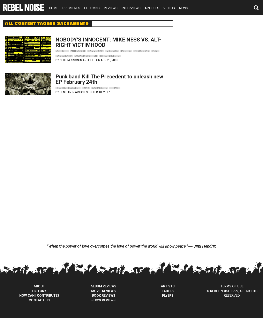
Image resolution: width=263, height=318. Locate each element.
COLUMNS (92, 8)
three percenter (110, 56)
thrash (114, 88)
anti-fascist (78, 51)
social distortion (86, 56)
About (39, 286)
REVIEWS (111, 8)
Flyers (167, 295)
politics (126, 51)
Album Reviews (103, 286)
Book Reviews (103, 295)
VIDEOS (169, 8)
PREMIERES (71, 8)
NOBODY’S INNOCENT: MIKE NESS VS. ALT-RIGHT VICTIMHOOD (108, 42)
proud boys (141, 51)
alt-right (62, 51)
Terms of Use (231, 286)
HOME (53, 8)
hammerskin (95, 51)
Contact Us (39, 300)
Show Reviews (103, 300)
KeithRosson (69, 60)
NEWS (183, 8)
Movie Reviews (103, 291)
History (39, 291)
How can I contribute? (39, 295)
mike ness (112, 51)
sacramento (64, 56)
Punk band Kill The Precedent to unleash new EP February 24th (109, 79)
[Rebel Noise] (23, 9)
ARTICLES (152, 8)
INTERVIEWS (131, 8)
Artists (168, 286)
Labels (168, 291)
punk (155, 51)
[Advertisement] (221, 46)
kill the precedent (68, 88)
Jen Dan (65, 92)
